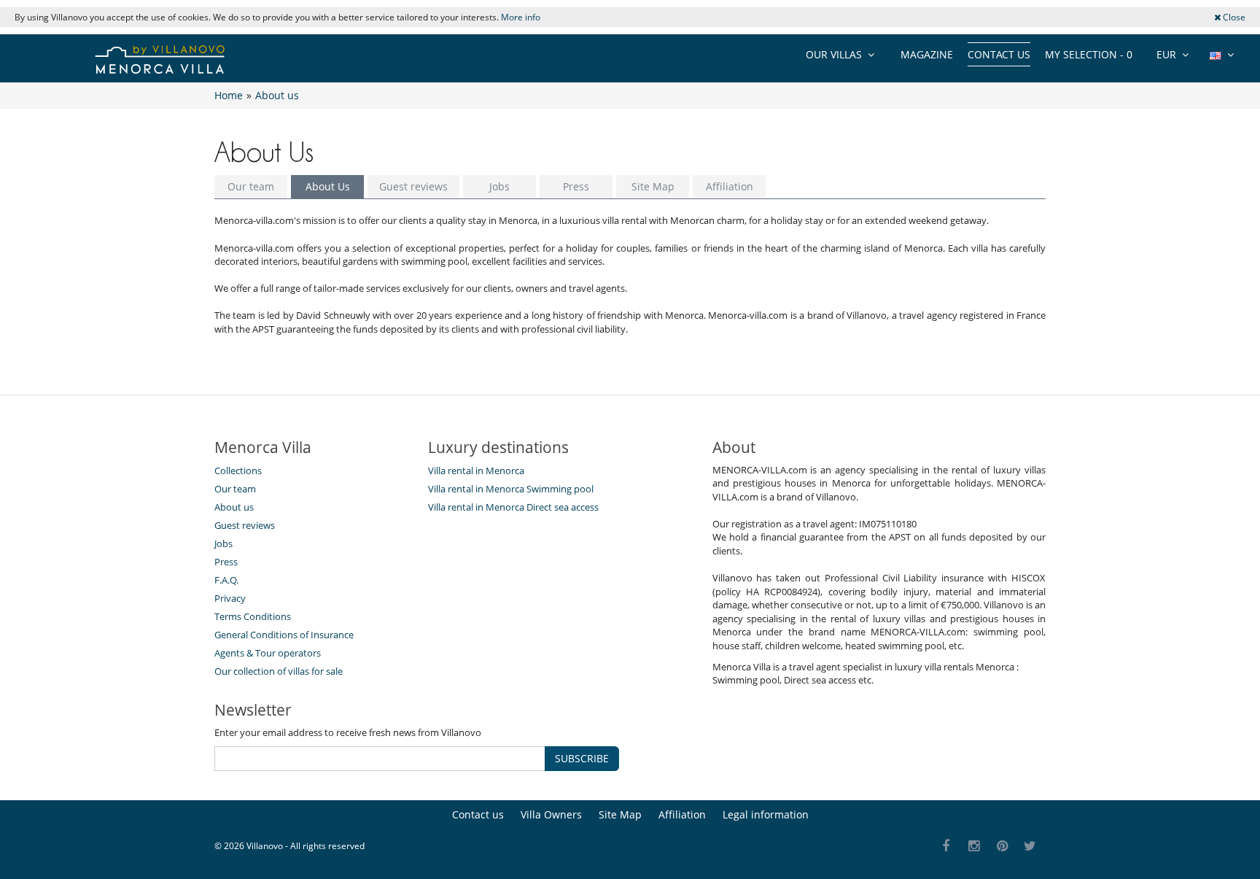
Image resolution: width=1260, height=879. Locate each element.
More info (520, 17)
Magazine (927, 54)
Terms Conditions (252, 616)
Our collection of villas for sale (278, 671)
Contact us (999, 54)
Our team (251, 186)
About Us (328, 186)
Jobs (499, 186)
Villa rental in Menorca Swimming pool (511, 488)
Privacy (230, 598)
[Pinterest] (1002, 846)
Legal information (766, 814)
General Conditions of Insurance (284, 634)
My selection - (1088, 54)
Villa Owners (551, 814)
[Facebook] (946, 846)
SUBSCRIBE (582, 758)
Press (576, 186)
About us (234, 507)
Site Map (652, 186)
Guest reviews (413, 186)
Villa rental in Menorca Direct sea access (513, 507)
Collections (238, 470)
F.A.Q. (226, 579)
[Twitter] (1030, 846)
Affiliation (729, 186)
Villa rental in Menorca (476, 470)
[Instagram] (974, 846)
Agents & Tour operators (267, 652)
